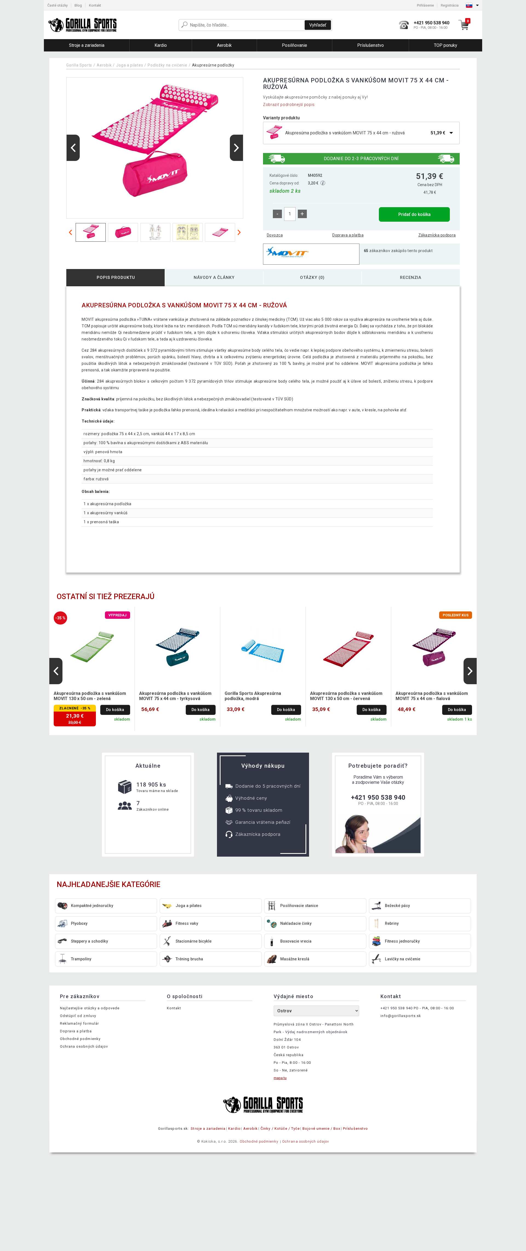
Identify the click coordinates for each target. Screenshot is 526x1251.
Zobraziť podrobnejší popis (289, 104)
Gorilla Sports (79, 65)
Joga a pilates (129, 65)
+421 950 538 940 (378, 797)
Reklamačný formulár (79, 1023)
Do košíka (115, 709)
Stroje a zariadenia (208, 1128)
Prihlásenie (425, 5)
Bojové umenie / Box (321, 1128)
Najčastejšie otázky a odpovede (89, 1008)
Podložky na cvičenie (167, 65)
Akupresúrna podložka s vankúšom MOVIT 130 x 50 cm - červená (346, 696)
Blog (78, 5)
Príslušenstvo (355, 1128)
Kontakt (95, 5)
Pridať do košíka (414, 214)
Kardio (234, 1128)
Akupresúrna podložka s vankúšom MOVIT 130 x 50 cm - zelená (90, 696)
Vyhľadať (317, 25)
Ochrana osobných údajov (84, 1046)
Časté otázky (57, 5)
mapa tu (280, 1078)
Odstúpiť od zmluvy (78, 1016)
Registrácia (450, 5)
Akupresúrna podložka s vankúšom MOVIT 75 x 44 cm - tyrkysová (175, 696)
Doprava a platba (348, 235)
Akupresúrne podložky (213, 65)
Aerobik (104, 65)
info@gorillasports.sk (401, 1016)
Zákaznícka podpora (437, 235)
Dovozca (275, 235)
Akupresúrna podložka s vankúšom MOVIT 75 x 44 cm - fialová (432, 696)
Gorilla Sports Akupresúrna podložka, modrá (253, 696)
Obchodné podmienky (80, 1039)
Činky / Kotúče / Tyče (280, 1128)
